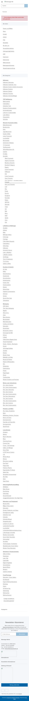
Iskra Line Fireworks (10, 184)
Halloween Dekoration (8, 82)
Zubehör (5, 151)
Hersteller (5, 156)
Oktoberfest (6, 366)
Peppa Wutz (6, 465)
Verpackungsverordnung (9, 68)
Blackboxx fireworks (9, 162)
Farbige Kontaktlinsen (9, 598)
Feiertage (5, 239)
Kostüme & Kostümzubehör (9, 108)
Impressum (5, 56)
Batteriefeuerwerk (7, 125)
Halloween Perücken (8, 93)
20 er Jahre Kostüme (8, 385)
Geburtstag (5, 245)
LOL (4, 454)
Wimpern (5, 569)
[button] (21, 1)
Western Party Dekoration (9, 548)
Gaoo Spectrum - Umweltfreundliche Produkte (14, 181)
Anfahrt (4, 37)
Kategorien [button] (4, 609)
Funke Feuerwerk (9, 176)
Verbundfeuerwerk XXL (8, 149)
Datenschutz (6, 59)
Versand (20, 693)
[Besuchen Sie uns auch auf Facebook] (2, 690)
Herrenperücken (7, 424)
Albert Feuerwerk (9, 158)
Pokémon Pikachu (7, 467)
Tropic (6, 206)
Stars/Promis (6, 426)
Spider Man (6, 472)
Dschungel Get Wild (8, 332)
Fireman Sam (6, 443)
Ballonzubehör (6, 101)
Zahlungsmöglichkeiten (8, 51)
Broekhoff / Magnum (10, 165)
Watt (6, 211)
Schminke (5, 119)
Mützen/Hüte (6, 289)
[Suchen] (26, 5)
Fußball (5, 337)
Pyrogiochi (7, 195)
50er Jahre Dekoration (8, 389)
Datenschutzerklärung (8, 627)
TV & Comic (6, 261)
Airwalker (5, 228)
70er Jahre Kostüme (8, 398)
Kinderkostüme (6, 280)
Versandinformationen (8, 48)
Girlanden (5, 517)
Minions (5, 458)
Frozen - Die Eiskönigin (8, 445)
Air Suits (5, 269)
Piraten (4, 370)
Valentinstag (6, 590)
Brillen (4, 271)
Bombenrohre (6, 127)
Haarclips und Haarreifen (9, 422)
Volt (6, 209)
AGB (4, 54)
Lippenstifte (6, 560)
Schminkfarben (6, 565)
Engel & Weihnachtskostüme (10, 581)
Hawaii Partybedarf (7, 341)
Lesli (6, 186)
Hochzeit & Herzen (7, 250)
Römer (4, 375)
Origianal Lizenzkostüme (9, 291)
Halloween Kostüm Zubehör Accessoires (13, 86)
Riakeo (6, 200)
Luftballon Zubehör (7, 254)
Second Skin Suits (7, 298)
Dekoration (5, 326)
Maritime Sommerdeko (8, 534)
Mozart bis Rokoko (7, 359)
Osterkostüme (6, 368)
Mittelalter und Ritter (8, 357)
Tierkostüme (6, 300)
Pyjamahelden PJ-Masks (9, 470)
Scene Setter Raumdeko (9, 537)
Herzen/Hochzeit (7, 495)
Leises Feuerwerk (7, 136)
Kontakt (5, 34)
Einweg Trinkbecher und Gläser (10, 510)
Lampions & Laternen (8, 523)
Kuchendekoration (7, 110)
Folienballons (6, 103)
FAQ (4, 39)
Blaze (4, 438)
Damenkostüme (7, 273)
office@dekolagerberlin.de (11, 648)
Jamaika (5, 350)
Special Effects (6, 567)
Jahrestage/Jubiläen (8, 348)
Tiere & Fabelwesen (8, 259)
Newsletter (5, 42)
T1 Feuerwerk (6, 145)
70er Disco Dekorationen (9, 396)
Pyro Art (7, 193)
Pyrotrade (7, 197)
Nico (6, 188)
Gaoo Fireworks (9, 178)
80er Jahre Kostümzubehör (9, 405)
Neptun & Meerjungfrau (8, 361)
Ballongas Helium (7, 234)
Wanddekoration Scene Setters (10, 546)
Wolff (6, 215)
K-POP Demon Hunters (8, 452)
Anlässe (5, 230)
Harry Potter (6, 450)
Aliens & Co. (6, 312)
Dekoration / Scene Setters (9, 577)
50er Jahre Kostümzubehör (9, 394)
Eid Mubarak (6, 579)
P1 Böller (5, 153)
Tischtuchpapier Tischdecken (10, 543)
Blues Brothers (6, 317)
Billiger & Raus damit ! (8, 505)
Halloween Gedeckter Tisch (9, 84)
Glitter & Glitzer (6, 553)
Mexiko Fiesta (6, 355)
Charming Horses (7, 441)
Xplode (6, 217)
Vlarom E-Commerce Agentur (13, 697)
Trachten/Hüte (6, 377)
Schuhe (5, 296)
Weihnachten (6, 592)
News (4, 31)
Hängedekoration (7, 521)
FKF (6, 174)
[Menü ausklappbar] (2, 1)
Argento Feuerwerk (9, 160)
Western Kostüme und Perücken (11, 379)
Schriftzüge (5, 256)
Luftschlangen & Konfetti (9, 532)
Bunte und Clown (7, 417)
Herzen (4, 346)
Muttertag (5, 584)
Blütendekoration (7, 321)
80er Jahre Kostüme (8, 403)
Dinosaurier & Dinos (8, 330)
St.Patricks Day (6, 588)
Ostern (4, 586)
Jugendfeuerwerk (7, 131)
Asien (4, 315)
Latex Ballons (6, 114)
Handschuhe (6, 276)
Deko (4, 129)
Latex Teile (5, 558)
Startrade (7, 204)
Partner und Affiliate (8, 28)
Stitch (4, 479)
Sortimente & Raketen (8, 142)
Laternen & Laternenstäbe (9, 112)
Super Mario (6, 481)
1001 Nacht (6, 306)
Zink (6, 222)
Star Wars (5, 476)
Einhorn (5, 335)
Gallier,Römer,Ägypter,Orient (10, 339)
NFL (4, 364)
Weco (6, 213)
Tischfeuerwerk (6, 147)
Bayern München (7, 436)
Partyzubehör (6, 117)
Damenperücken (7, 419)
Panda (6, 191)
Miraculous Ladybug (8, 461)
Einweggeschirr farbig (8, 512)
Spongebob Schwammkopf (9, 474)
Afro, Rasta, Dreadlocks (9, 411)
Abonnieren (22, 634)
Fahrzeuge (5, 236)
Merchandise (6, 140)
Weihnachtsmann (7, 595)
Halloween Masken (7, 91)
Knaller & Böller (6, 133)
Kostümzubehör (7, 284)
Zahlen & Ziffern (7, 263)
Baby (4, 232)
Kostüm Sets (6, 282)
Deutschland (6, 328)
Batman (5, 434)
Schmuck (5, 293)
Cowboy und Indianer (8, 323)
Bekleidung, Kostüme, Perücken (11, 415)
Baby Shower (6, 489)
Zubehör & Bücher (7, 571)
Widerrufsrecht (6, 62)
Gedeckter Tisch (7, 106)
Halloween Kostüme (8, 89)
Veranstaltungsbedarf (9, 600)
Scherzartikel (6, 539)
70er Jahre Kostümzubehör (9, 400)
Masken (5, 287)
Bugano (7, 167)
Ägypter (5, 310)
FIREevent (7, 171)
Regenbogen (6, 372)
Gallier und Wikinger (8, 447)
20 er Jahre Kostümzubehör (10, 387)
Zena (6, 220)
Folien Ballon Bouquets (8, 241)
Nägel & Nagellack (7, 562)
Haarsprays (6, 556)
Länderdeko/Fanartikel (8, 525)
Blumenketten (6, 319)
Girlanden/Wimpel (7, 519)
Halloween (5, 248)
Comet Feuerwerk (9, 169)
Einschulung (6, 491)
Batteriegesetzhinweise (8, 65)
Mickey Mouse (6, 456)
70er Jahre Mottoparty (8, 308)
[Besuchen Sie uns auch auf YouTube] (6, 690)
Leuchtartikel (6, 138)
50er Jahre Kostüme (8, 391)
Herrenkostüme (7, 278)
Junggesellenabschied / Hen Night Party (13, 498)
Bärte (4, 413)
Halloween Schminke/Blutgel (10, 95)
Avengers (5, 432)
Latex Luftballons (7, 252)
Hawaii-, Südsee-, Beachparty (10, 344)
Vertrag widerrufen (14, 684)
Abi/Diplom (5, 486)
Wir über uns (6, 45)
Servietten (5, 541)
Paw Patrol (5, 463)
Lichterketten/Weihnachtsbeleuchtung (12, 530)
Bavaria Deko (6, 503)
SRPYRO (7, 202)
